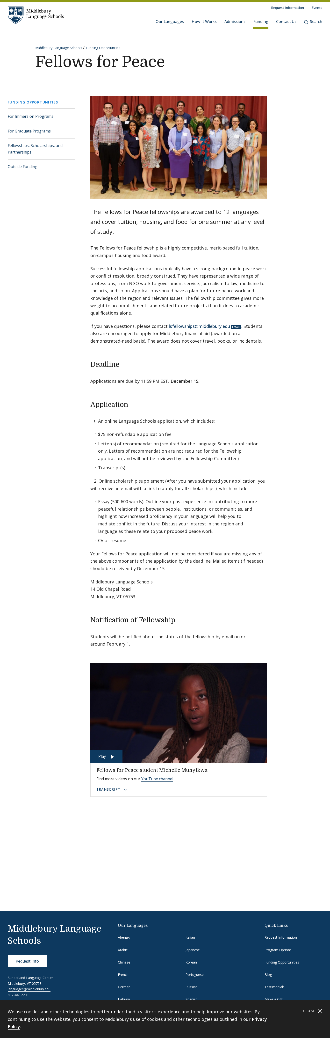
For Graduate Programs (29, 131)
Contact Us (286, 21)
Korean (191, 962)
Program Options (278, 950)
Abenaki (124, 937)
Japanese (193, 950)
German (124, 987)
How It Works (204, 21)
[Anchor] (124, 364)
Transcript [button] (109, 789)
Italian (190, 937)
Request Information (287, 7)
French (123, 974)
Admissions (234, 21)
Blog (268, 974)
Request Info (27, 961)
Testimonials (275, 987)
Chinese (124, 962)
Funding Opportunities (103, 47)
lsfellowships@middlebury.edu (199, 326)
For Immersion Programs (30, 116)
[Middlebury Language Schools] (36, 15)
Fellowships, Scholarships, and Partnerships (35, 149)
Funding (260, 21)
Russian (192, 987)
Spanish (192, 999)
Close (309, 1011)
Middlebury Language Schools (58, 47)
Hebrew (124, 999)
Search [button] (316, 21)
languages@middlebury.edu (29, 989)
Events (317, 7)
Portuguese (195, 974)
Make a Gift (274, 999)
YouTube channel (157, 778)
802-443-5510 (18, 995)
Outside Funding (22, 166)
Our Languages (170, 21)
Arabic (123, 950)
